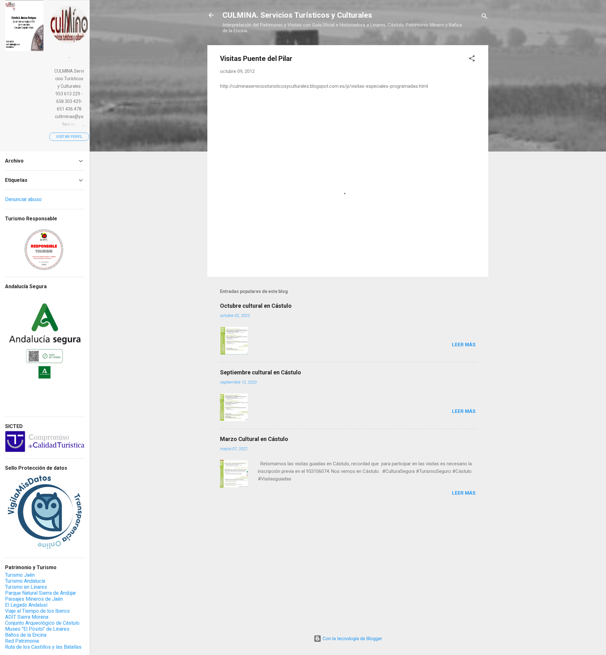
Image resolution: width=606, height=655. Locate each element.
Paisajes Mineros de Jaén (34, 599)
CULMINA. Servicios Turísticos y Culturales (297, 15)
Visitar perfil (69, 136)
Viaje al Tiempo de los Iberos (37, 611)
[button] (472, 59)
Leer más (464, 345)
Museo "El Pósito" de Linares (37, 629)
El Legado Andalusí (26, 605)
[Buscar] (484, 17)
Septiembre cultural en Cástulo (260, 372)
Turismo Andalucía (25, 581)
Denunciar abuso (23, 199)
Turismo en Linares (26, 587)
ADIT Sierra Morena (26, 617)
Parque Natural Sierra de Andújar (40, 593)
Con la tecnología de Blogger (351, 638)
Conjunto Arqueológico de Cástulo (42, 623)
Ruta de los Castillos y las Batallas (43, 647)
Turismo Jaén (20, 575)
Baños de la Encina (25, 635)
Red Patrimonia (22, 641)
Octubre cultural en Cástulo (256, 305)
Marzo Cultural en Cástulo (254, 439)
